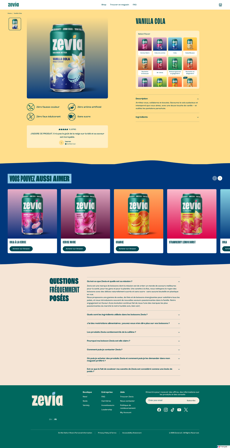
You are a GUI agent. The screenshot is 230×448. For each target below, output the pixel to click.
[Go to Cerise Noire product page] (85, 214)
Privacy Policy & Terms (107, 433)
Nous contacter (127, 401)
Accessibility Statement (132, 433)
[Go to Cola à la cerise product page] (32, 214)
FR (55, 420)
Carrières (106, 401)
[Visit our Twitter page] (186, 410)
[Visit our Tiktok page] (172, 410)
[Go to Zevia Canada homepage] (13, 4)
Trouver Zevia (126, 397)
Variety (86, 405)
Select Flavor (144, 34)
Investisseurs (107, 405)
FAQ (134, 5)
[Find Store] (220, 5)
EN (50, 420)
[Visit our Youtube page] (179, 410)
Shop (103, 5)
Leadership (106, 410)
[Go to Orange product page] (138, 214)
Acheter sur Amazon (21, 249)
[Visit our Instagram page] (166, 410)
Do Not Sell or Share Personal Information (75, 433)
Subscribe (191, 400)
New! (85, 397)
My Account (125, 413)
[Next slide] (220, 178)
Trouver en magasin (119, 5)
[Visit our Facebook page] (159, 410)
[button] (223, 446)
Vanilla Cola (18, 13)
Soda (85, 401)
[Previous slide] (214, 178)
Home (10, 13)
